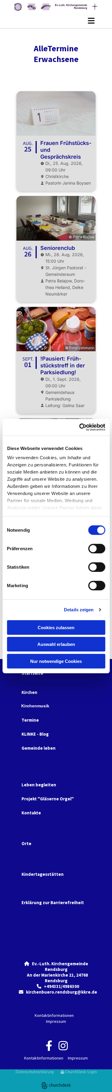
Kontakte (31, 813)
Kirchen (29, 692)
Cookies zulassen (56, 627)
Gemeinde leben (39, 748)
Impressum (56, 1021)
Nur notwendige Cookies (56, 660)
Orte (26, 843)
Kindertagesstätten (43, 874)
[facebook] (49, 1045)
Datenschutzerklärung (35, 1071)
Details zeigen (78, 609)
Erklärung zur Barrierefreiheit (53, 902)
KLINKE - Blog (35, 734)
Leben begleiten (39, 785)
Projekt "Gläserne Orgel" (48, 799)
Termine (30, 720)
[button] (56, 20)
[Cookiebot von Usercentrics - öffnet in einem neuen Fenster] (79, 427)
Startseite (32, 673)
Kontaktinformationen (54, 1015)
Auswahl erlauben (56, 644)
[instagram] (63, 1045)
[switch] (96, 548)
